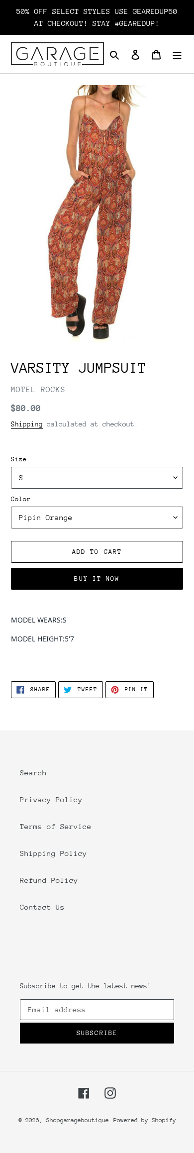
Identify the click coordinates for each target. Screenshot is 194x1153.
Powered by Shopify (144, 1120)
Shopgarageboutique (77, 1120)
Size (19, 459)
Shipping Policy (53, 853)
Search (33, 772)
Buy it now (96, 578)
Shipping (27, 424)
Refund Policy (49, 880)
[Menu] (177, 54)
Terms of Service (56, 826)
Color (21, 499)
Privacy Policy (51, 799)
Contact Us (42, 907)
